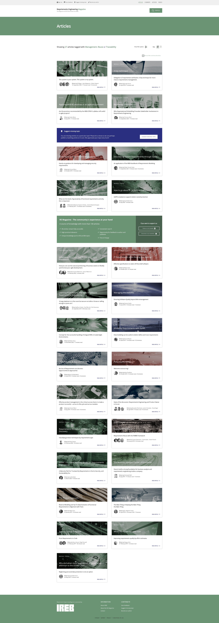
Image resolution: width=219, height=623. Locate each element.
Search (160, 2)
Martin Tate (127, 267)
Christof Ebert (72, 169)
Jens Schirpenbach (74, 374)
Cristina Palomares (137, 439)
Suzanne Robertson (78, 271)
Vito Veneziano (95, 307)
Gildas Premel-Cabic (129, 167)
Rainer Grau (72, 341)
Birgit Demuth (83, 542)
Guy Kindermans (128, 201)
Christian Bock (127, 117)
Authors (154, 2)
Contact (103, 611)
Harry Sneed (76, 542)
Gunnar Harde (127, 303)
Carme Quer (145, 439)
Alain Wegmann (87, 83)
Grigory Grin (127, 542)
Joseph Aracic (127, 83)
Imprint (103, 618)
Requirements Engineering (71, 10)
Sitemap (97, 618)
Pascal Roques (127, 338)
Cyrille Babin (72, 477)
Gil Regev (79, 83)
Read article (100, 87)
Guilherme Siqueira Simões (80, 205)
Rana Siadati (80, 307)
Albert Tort (72, 510)
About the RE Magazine (107, 608)
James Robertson (87, 271)
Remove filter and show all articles (152, 55)
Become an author (126, 611)
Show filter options (139, 47)
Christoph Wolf (128, 475)
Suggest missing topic (149, 136)
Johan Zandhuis (128, 372)
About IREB (104, 605)
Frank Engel (155, 408)
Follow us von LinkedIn (148, 228)
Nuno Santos (72, 441)
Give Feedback (125, 605)
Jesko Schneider (147, 408)
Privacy (109, 618)
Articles (140, 2)
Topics (157, 10)
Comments (147, 2)
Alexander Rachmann (137, 408)
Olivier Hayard (94, 83)
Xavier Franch (152, 439)
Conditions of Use (118, 618)
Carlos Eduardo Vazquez (93, 205)
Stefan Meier (72, 117)
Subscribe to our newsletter (148, 233)
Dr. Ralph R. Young (128, 510)
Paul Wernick (87, 307)
